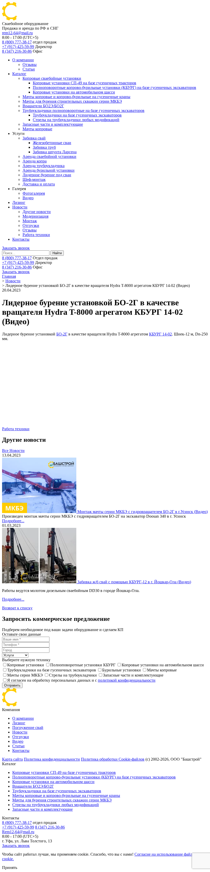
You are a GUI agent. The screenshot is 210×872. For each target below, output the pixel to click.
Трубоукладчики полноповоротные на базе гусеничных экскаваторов (83, 110)
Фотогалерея (34, 193)
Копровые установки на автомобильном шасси (74, 92)
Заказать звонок (16, 248)
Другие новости (37, 212)
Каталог (19, 74)
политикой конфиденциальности (126, 680)
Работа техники (36, 234)
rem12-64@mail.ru (17, 33)
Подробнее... (13, 521)
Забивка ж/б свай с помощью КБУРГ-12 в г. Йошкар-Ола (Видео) (134, 582)
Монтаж (30, 221)
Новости (19, 207)
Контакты (20, 239)
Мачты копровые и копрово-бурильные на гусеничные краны (76, 97)
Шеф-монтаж (34, 179)
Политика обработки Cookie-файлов (112, 759)
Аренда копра (35, 161)
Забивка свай (34, 138)
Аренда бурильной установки (49, 170)
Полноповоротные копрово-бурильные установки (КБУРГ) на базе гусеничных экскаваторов (114, 87)
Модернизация (35, 216)
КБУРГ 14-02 (160, 334)
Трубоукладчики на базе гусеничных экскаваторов (77, 115)
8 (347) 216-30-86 (17, 51)
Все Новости (13, 450)
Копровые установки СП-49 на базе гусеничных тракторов (84, 83)
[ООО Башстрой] (35, 705)
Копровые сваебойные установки (52, 78)
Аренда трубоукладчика (44, 166)
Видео (28, 198)
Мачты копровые (37, 129)
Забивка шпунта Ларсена (55, 152)
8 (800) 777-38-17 (17, 42)
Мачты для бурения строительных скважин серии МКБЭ (72, 101)
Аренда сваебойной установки (49, 156)
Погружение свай (27, 727)
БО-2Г (61, 334)
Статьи (29, 69)
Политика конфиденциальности (52, 759)
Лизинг (18, 202)
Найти (57, 253)
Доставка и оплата (39, 184)
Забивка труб (44, 147)
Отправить (12, 685)
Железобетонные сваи (52, 143)
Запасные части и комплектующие (53, 124)
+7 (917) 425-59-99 (18, 46)
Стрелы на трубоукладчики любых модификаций (76, 120)
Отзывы (30, 64)
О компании (23, 60)
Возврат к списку (17, 608)
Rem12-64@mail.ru (18, 832)
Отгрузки (31, 225)
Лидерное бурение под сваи (47, 175)
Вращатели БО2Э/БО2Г (43, 106)
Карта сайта (12, 759)
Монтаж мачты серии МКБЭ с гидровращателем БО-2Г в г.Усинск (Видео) (142, 511)
